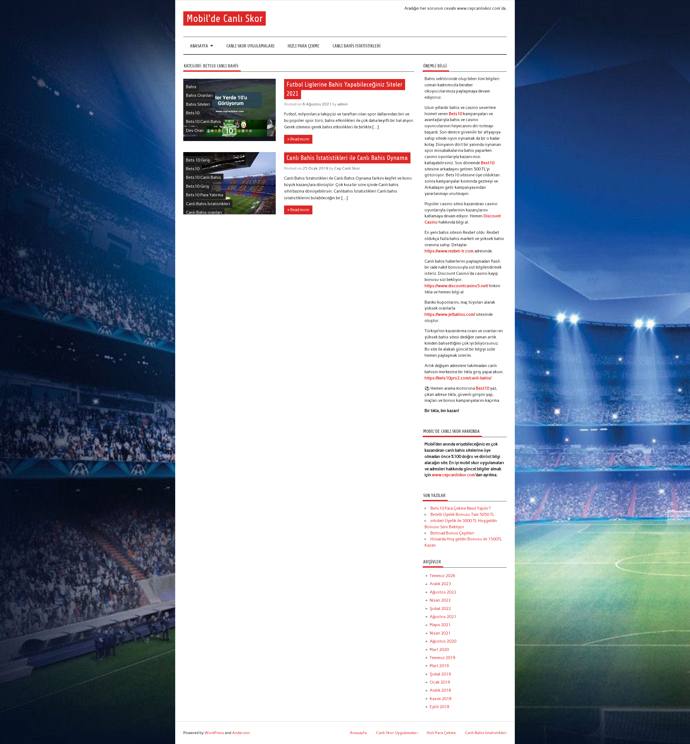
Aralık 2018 (440, 690)
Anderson (241, 733)
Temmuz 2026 (442, 575)
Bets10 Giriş (197, 186)
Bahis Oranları (199, 95)
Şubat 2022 (440, 608)
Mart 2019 (439, 665)
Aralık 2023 (440, 583)
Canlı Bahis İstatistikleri (357, 46)
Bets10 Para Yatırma (204, 195)
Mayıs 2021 (440, 624)
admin (342, 104)
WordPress (214, 733)
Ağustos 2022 (443, 592)
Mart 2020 (439, 649)
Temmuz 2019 (442, 657)
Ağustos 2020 (443, 641)
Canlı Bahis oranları (204, 212)
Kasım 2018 (440, 698)
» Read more (298, 139)
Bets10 (192, 113)
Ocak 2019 (440, 682)
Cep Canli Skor (347, 168)
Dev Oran (195, 130)
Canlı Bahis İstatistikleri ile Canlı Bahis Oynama (347, 157)
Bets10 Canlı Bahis (203, 121)
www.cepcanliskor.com (453, 474)
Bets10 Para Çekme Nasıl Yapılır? (460, 508)
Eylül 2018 (439, 706)
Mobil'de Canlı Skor (225, 18)
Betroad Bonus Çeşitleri (452, 533)
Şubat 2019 (440, 674)
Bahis (191, 86)
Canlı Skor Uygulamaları (250, 46)
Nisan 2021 (440, 633)
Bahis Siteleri (198, 104)
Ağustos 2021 (443, 616)
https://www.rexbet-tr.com (449, 251)
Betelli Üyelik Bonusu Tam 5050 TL (462, 514)
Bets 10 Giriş (198, 160)
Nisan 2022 (440, 600)
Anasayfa (199, 46)
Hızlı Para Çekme (303, 46)
